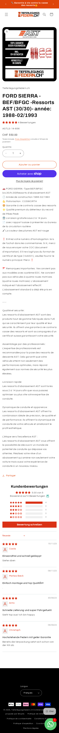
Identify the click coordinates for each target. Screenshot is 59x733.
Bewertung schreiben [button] (29, 524)
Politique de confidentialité (19, 719)
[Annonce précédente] (5, 4)
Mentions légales (31, 728)
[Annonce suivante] (53, 4)
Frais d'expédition (22, 139)
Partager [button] (11, 475)
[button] (6, 14)
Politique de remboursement (41, 714)
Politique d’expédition (23, 723)
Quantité (6, 147)
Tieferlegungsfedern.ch (22, 710)
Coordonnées (42, 723)
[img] (9, 544)
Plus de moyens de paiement (29, 181)
